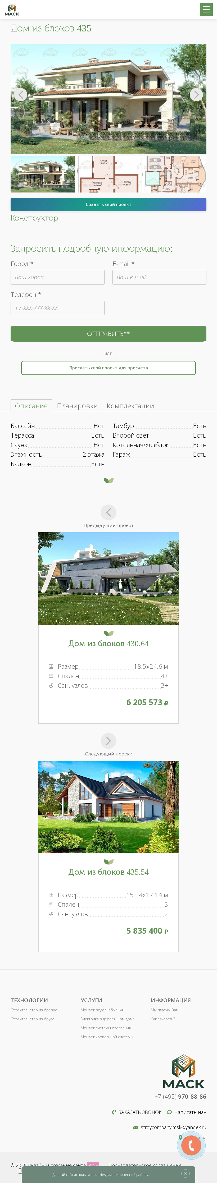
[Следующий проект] (108, 741)
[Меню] (206, 9)
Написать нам (190, 1112)
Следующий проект (108, 754)
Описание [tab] (31, 405)
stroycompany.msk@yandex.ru (173, 1127)
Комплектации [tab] (130, 405)
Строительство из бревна (34, 1009)
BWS (93, 1165)
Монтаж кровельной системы (107, 1036)
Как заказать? (163, 1018)
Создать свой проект (109, 204)
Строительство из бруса (32, 1018)
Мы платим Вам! (165, 1009)
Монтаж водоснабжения (102, 1009)
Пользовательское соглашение (145, 1165)
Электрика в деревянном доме (108, 1018)
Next (196, 94)
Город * (22, 263)
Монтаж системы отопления (106, 1027)
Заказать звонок (140, 1112)
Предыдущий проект (109, 525)
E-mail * (123, 263)
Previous (20, 94)
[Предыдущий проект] (108, 512)
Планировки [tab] (77, 405)
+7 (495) (180, 1096)
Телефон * (26, 294)
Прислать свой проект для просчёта (108, 368)
